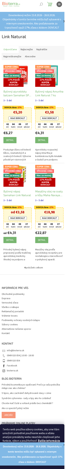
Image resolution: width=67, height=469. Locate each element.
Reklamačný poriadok (13, 311)
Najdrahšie (41, 49)
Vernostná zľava (10, 302)
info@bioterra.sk (15, 350)
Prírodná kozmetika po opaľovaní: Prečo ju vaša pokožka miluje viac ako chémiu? (31, 386)
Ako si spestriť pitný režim (15, 408)
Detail (10, 140)
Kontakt (6, 333)
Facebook (12, 365)
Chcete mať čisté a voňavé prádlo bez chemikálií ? (27, 403)
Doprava (6, 298)
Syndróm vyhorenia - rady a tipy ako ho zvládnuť (26, 398)
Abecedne (30, 56)
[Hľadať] (41, 4)
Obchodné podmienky (13, 294)
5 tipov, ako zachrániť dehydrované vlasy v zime (26, 393)
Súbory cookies (10, 324)
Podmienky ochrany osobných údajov (21, 320)
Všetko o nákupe (10, 307)
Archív (8, 414)
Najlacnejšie (27, 49)
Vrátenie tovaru (10, 316)
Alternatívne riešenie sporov (16, 329)
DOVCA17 (17, 118)
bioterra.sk (12, 370)
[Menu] (59, 4)
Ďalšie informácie (49, 441)
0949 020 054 (13, 360)
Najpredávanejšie (12, 56)
